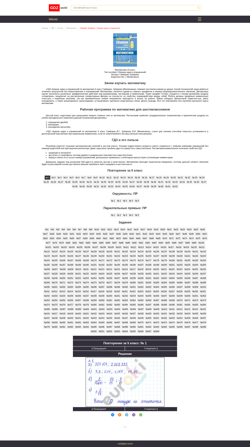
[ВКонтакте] (111, 414)
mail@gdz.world (125, 444)
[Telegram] (125, 414)
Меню (53, 19)
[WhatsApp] (139, 414)
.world (58, 8)
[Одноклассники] (118, 414)
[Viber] (132, 414)
